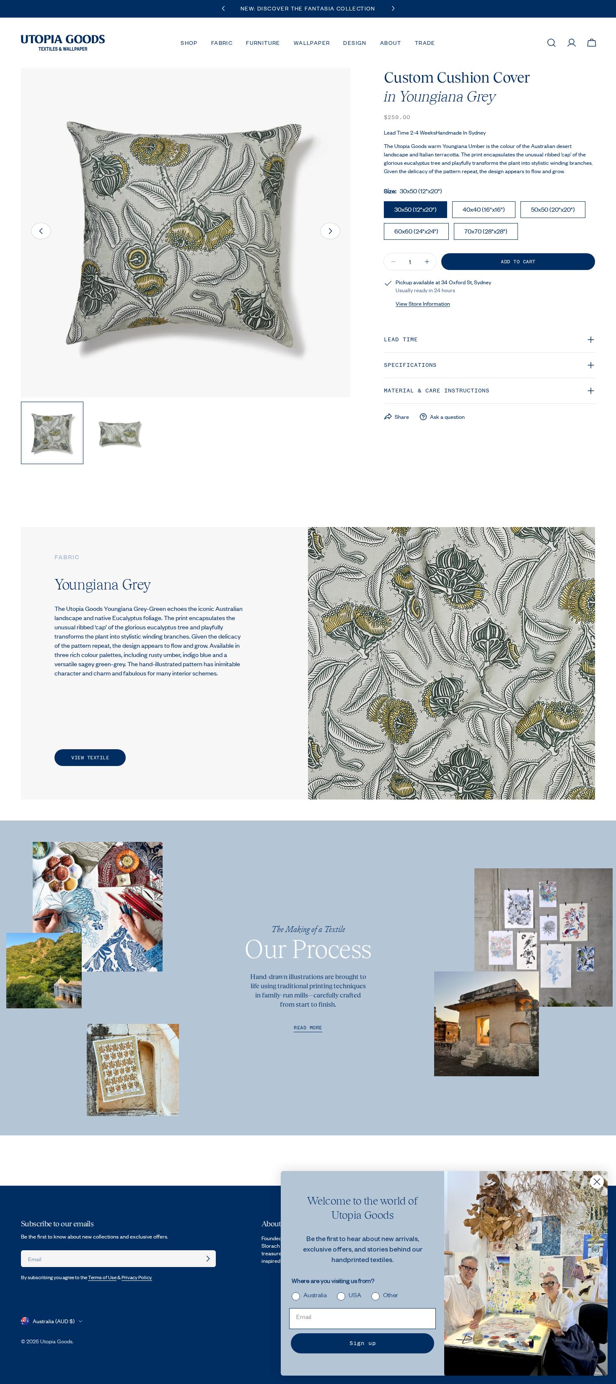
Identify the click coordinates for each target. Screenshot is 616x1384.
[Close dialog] (597, 1181)
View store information (423, 303)
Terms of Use (102, 1277)
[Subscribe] (208, 1259)
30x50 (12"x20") (415, 209)
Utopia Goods (56, 1341)
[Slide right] (330, 231)
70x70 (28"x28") (485, 231)
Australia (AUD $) (54, 1321)
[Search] (551, 42)
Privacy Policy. (137, 1277)
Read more (308, 1028)
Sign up (362, 1343)
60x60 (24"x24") (416, 231)
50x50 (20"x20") (553, 209)
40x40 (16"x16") (484, 209)
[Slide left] (41, 231)
